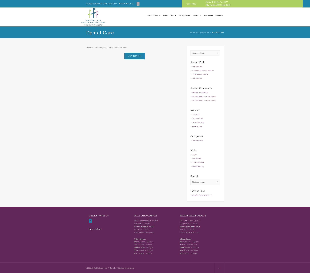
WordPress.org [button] (198, 166)
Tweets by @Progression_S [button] (201, 195)
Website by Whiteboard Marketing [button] (121, 268)
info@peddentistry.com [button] (144, 232)
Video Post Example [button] (200, 74)
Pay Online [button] (208, 15)
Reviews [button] (219, 15)
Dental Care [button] (168, 15)
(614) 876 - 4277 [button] (221, 2)
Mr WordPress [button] (197, 96)
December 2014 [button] (198, 122)
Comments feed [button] (198, 162)
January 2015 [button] (197, 118)
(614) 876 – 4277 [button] (147, 226)
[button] (138, 3)
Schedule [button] (204, 92)
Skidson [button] (195, 92)
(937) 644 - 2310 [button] (223, 5)
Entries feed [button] (196, 158)
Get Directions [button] (127, 3)
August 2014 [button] (197, 126)
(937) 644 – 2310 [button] (193, 226)
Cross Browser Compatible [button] (202, 70)
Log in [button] (194, 154)
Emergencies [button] (184, 15)
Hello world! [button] (197, 66)
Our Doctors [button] (152, 15)
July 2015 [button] (195, 114)
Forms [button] (195, 15)
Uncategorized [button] (197, 140)
